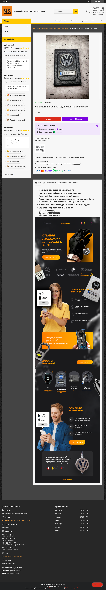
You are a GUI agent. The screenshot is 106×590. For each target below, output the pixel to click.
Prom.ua (63, 584)
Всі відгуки (8, 174)
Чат (99, 584)
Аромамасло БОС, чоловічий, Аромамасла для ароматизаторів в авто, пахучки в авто (17, 64)
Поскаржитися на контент (56, 588)
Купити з (72, 119)
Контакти (74, 21)
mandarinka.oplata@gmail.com (12, 556)
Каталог (6, 26)
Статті (6, 31)
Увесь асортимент (50, 257)
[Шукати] (75, 11)
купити (44, 302)
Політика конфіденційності (73, 588)
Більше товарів (84, 362)
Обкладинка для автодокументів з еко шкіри (53, 28)
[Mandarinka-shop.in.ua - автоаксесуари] (7, 11)
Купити (48, 119)
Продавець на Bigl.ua (53, 586)
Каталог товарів (76, 442)
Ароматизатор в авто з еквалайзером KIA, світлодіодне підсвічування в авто (16, 142)
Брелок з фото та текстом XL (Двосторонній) (16, 87)
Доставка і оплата (88, 21)
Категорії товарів (60, 21)
